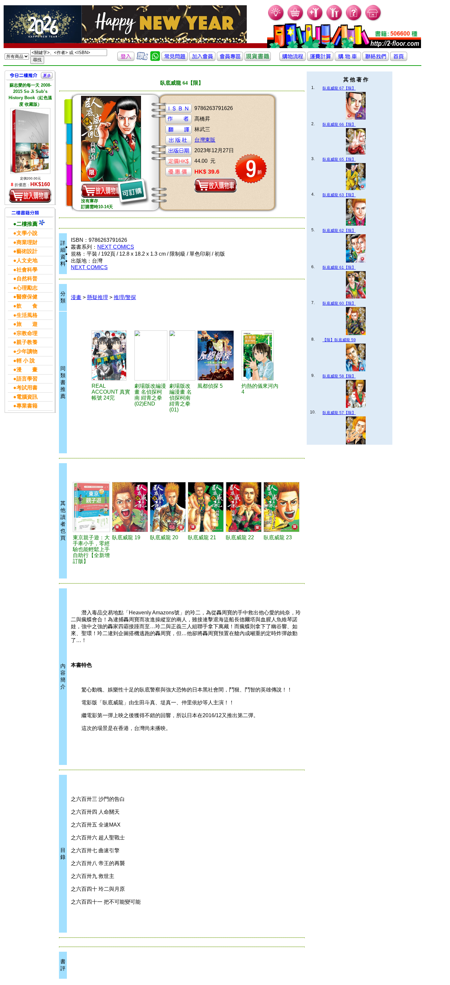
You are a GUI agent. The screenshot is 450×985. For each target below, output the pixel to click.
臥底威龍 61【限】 (339, 267)
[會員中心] (334, 20)
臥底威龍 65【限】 (339, 159)
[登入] (125, 59)
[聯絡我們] (375, 59)
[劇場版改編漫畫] (150, 355)
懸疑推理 (97, 297)
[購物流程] (292, 59)
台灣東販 (204, 140)
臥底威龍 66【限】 (339, 124)
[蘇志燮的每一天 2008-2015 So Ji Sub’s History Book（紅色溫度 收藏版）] (30, 141)
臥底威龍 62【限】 (339, 230)
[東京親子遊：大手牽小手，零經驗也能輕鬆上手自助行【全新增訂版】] (91, 507)
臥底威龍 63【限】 (339, 195)
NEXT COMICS (115, 247)
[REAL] (112, 355)
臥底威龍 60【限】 (339, 303)
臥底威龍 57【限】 (339, 412)
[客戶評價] (142, 59)
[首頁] (373, 20)
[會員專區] (230, 59)
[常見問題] (354, 20)
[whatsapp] (155, 59)
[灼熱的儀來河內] (261, 355)
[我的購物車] (296, 20)
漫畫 (76, 297)
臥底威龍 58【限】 (339, 376)
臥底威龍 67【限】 (339, 88)
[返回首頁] (398, 59)
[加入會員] (315, 20)
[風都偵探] (218, 355)
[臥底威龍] (130, 507)
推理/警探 (125, 297)
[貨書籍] (257, 59)
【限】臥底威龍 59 (339, 340)
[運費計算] (320, 59)
